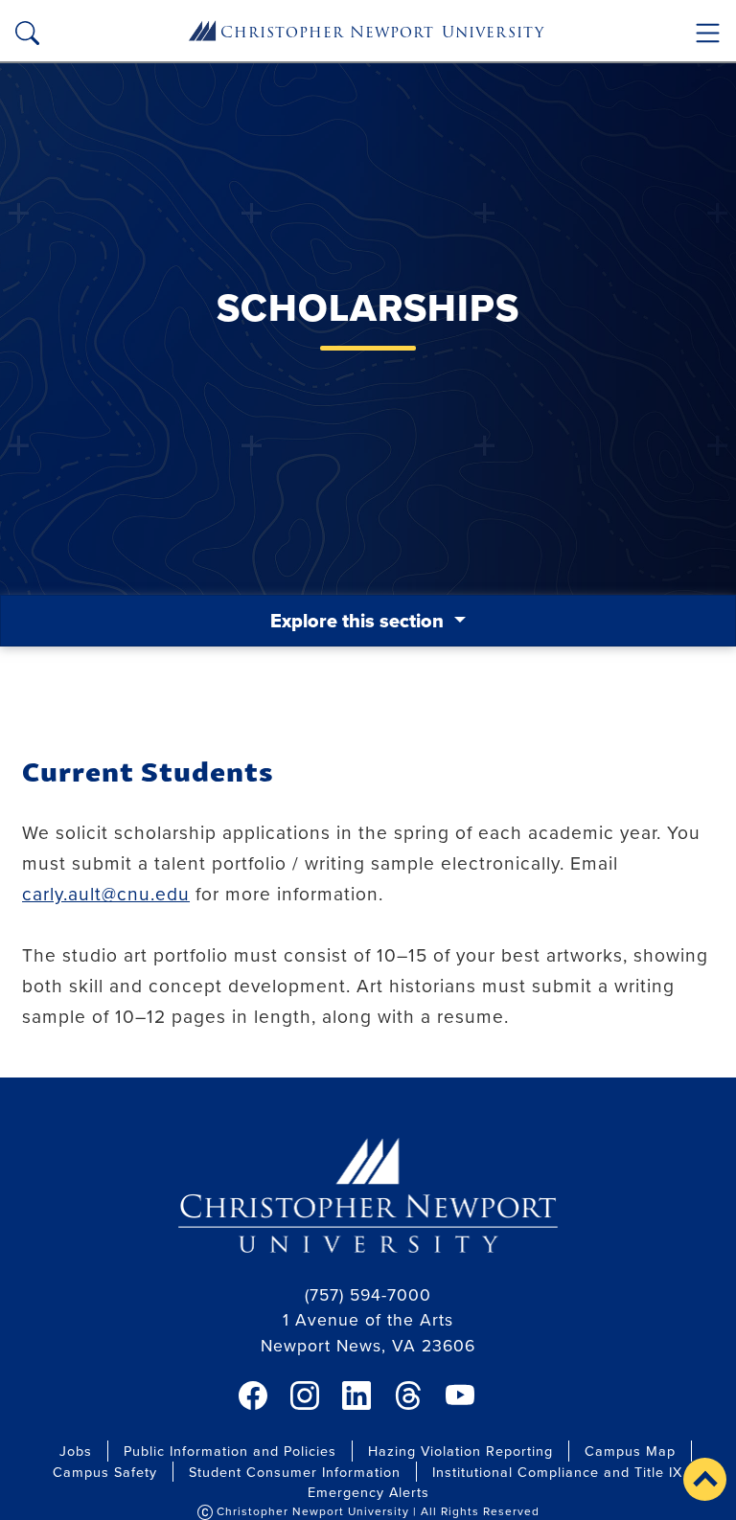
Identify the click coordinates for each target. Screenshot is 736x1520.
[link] (253, 1395)
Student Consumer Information (295, 1472)
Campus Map (630, 1451)
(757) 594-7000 (368, 1294)
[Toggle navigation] (707, 33)
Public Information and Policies (230, 1451)
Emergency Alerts (368, 1492)
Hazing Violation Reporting (460, 1451)
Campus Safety (105, 1472)
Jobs (75, 1451)
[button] (704, 1479)
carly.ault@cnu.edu (106, 893)
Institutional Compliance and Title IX (557, 1472)
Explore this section (359, 620)
